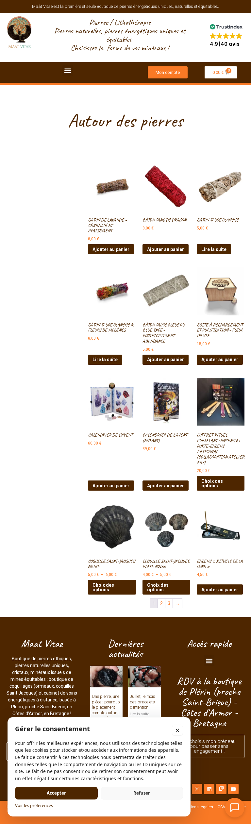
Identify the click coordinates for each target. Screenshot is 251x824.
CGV (222, 807)
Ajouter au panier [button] (110, 249)
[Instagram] (197, 789)
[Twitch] (221, 789)
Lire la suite (213, 249)
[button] (226, 35)
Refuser (141, 793)
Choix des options (212, 483)
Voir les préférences (34, 805)
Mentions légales (197, 807)
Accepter (56, 793)
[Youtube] (233, 789)
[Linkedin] (209, 789)
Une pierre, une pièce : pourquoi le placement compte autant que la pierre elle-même (106, 710)
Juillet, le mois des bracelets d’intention (142, 702)
